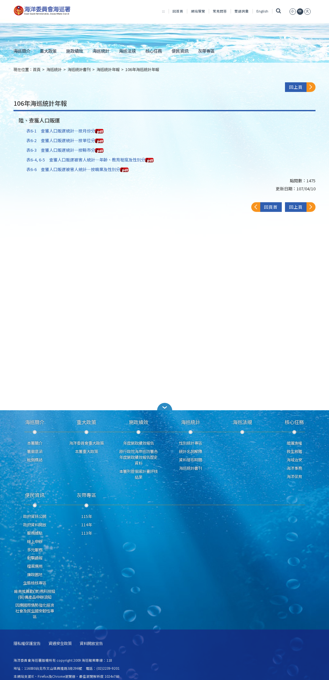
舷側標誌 (34, 460)
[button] (292, 11)
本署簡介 (34, 443)
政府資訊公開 (34, 516)
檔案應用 (34, 566)
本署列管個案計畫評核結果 (138, 474)
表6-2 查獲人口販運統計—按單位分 (60, 140)
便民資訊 (180, 51)
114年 (86, 525)
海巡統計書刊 (79, 69)
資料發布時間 (190, 460)
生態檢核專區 (34, 583)
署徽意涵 (34, 451)
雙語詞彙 (242, 11)
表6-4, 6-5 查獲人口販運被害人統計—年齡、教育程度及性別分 (85, 160)
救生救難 (294, 451)
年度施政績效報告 (138, 443)
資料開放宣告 (91, 643)
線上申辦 (34, 541)
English (262, 11)
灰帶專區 (206, 51)
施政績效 (74, 51)
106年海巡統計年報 (142, 69)
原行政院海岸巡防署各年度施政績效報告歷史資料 (138, 457)
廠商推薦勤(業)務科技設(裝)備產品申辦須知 (34, 594)
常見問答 (220, 11)
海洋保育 (294, 476)
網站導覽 (198, 11)
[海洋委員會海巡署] (60, 10)
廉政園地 (34, 574)
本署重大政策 (86, 451)
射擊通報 (34, 558)
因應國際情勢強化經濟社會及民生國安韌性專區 (34, 611)
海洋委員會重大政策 (86, 443)
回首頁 (178, 11)
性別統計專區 (190, 443)
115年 (86, 516)
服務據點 (34, 533)
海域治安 (294, 460)
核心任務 (153, 51)
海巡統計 (101, 51)
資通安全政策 (60, 643)
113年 (86, 533)
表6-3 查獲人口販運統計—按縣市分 (60, 150)
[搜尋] (278, 11)
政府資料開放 (34, 525)
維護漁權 (294, 443)
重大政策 (48, 51)
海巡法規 (127, 51)
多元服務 (34, 550)
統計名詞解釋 (190, 451)
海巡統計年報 (108, 69)
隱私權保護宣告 (26, 643)
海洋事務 (294, 468)
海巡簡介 (21, 51)
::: (163, 11)
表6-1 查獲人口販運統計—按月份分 (60, 131)
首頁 (36, 69)
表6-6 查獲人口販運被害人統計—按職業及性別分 (73, 169)
